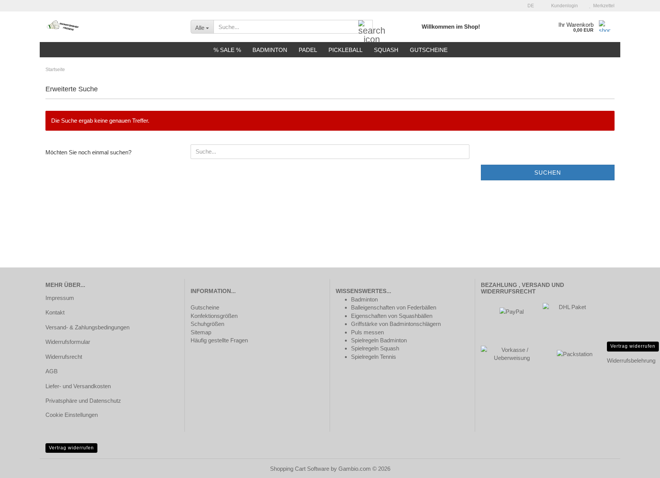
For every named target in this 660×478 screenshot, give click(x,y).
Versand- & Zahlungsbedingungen (87, 327)
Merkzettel (603, 5)
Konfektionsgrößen (214, 316)
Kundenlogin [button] (563, 5)
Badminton (269, 50)
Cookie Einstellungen (71, 415)
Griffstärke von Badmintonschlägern (396, 324)
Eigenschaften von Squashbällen (391, 316)
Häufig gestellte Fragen (219, 340)
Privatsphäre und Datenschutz (83, 400)
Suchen (547, 172)
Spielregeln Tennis (373, 356)
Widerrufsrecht (63, 356)
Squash (386, 50)
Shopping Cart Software (299, 468)
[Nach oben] (639, 466)
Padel (308, 50)
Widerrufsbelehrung (631, 360)
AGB (51, 371)
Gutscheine (429, 50)
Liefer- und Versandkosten (78, 386)
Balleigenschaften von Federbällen (393, 307)
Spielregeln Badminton (379, 340)
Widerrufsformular (67, 342)
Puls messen (367, 332)
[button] (528, 5)
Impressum (59, 298)
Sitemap (201, 332)
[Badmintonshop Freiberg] (112, 26)
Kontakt (55, 312)
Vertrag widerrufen (632, 346)
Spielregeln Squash (375, 348)
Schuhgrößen (207, 324)
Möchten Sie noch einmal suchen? (88, 152)
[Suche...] (365, 27)
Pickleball (345, 50)
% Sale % (227, 50)
